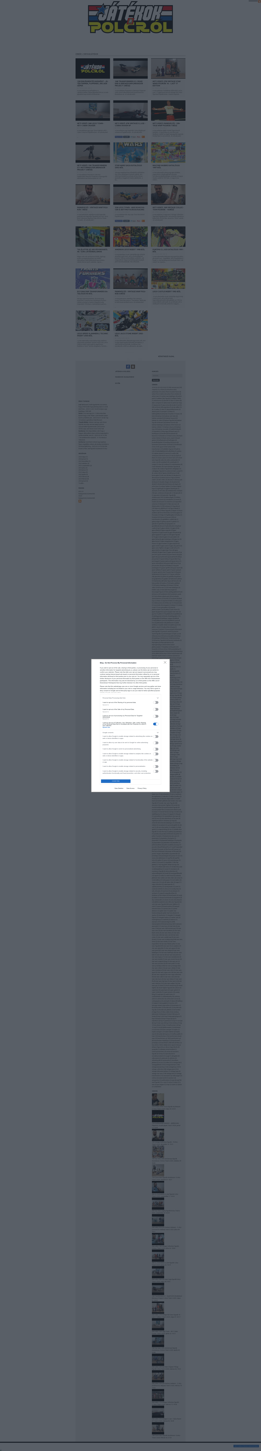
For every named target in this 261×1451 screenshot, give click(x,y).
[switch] (155, 702)
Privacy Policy (142, 788)
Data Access (130, 788)
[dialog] (130, 725)
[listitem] (130, 698)
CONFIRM (116, 781)
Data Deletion (119, 788)
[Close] (166, 663)
